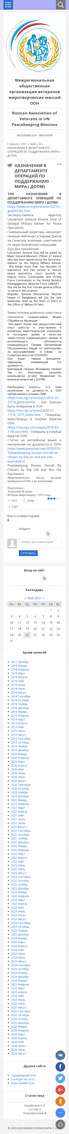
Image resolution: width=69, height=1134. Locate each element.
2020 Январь (19, 754)
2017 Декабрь (20, 662)
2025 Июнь (18, 1000)
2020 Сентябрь (21, 784)
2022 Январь (19, 846)
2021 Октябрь (20, 834)
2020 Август (19, 781)
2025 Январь (19, 980)
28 (43, 635)
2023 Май (17, 907)
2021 (24, 144)
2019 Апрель (19, 723)
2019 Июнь (18, 731)
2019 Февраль (20, 715)
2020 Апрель (19, 765)
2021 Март (18, 808)
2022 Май (17, 861)
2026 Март (18, 1034)
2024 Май (17, 950)
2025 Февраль (20, 984)
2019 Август (19, 735)
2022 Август (19, 873)
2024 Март (18, 942)
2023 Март (18, 900)
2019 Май (17, 727)
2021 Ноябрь (19, 838)
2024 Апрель (19, 946)
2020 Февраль (20, 758)
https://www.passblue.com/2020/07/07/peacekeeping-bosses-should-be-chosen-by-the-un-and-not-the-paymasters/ (34, 454)
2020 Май (17, 769)
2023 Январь (19, 892)
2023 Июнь (18, 911)
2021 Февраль (20, 804)
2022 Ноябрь (19, 884)
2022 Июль (18, 869)
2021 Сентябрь (21, 831)
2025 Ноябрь (19, 1019)
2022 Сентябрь (21, 877)
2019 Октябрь (20, 742)
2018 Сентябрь (21, 696)
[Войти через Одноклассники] (55, 534)
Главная (12, 144)
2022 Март (18, 854)
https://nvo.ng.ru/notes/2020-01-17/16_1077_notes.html (31, 412)
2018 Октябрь (20, 700)
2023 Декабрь (20, 934)
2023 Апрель (19, 904)
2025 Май (17, 996)
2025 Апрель (19, 992)
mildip (30, 500)
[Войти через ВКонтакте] (28, 534)
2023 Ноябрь (19, 930)
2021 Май (17, 815)
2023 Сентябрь (21, 923)
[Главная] (34, 72)
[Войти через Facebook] (35, 534)
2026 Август (19, 1053)
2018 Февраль (20, 669)
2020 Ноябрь (19, 792)
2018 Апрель (19, 677)
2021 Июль (18, 823)
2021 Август (19, 827)
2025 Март (18, 988)
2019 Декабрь (20, 750)
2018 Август (19, 692)
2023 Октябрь (20, 927)
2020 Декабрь (20, 796)
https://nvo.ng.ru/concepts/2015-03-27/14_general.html (33, 400)
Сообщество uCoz (23, 1079)
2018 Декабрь (20, 708)
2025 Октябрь (20, 1015)
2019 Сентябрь (21, 738)
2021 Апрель (19, 811)
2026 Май (17, 1042)
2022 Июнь (18, 865)
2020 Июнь (18, 773)
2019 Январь (19, 712)
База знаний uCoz (22, 1083)
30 (58, 635)
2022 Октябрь (20, 880)
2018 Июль (18, 688)
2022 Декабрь (20, 888)
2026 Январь (19, 1026)
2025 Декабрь (20, 1023)
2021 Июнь (18, 819)
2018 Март (18, 673)
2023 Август (19, 919)
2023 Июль (18, 915)
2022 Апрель (19, 857)
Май (32, 144)
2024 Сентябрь (21, 965)
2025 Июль (18, 1003)
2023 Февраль (20, 896)
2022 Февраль (20, 850)
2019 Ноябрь (19, 746)
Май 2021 (34, 598)
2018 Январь (19, 665)
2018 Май (17, 681)
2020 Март (18, 761)
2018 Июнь (18, 685)
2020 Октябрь (20, 788)
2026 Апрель (19, 1038)
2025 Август (19, 1007)
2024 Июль (18, 957)
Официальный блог (23, 1075)
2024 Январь (19, 938)
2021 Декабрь (20, 842)
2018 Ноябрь (19, 704)
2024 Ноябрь (19, 973)
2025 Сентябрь (21, 1011)
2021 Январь (19, 800)
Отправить (28, 553)
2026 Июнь (18, 1046)
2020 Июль (18, 777)
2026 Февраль (20, 1030)
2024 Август (19, 961)
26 (39, 144)
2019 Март (18, 719)
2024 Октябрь (20, 969)
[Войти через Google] (48, 534)
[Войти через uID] (22, 534)
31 (11, 641)
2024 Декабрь (20, 976)
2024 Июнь (18, 953)
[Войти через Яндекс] (41, 534)
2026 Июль (18, 1049)
